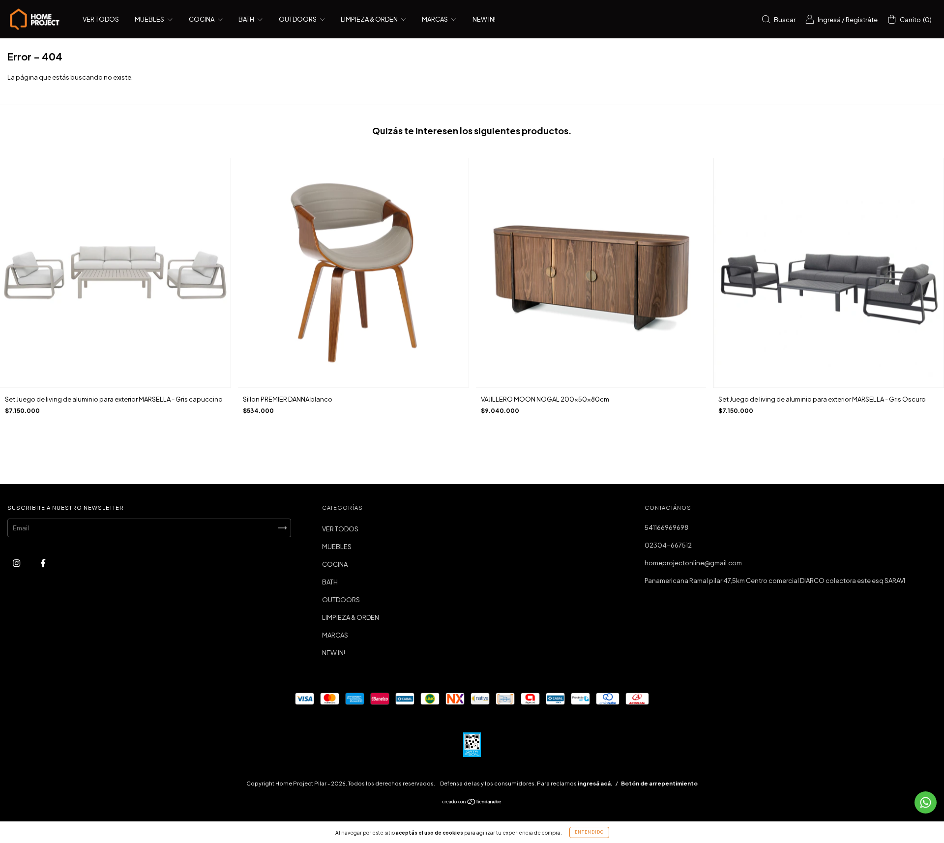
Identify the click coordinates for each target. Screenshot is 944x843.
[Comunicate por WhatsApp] (925, 802)
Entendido (589, 832)
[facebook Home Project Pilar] (43, 563)
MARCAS (435, 19)
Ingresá (829, 20)
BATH (246, 19)
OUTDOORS (298, 19)
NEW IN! (484, 19)
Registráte (862, 20)
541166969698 (666, 527)
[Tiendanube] (472, 803)
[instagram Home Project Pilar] (17, 563)
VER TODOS (101, 19)
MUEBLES (150, 19)
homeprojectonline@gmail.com (693, 563)
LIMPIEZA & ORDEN (370, 19)
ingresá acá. (595, 783)
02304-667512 (668, 545)
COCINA (202, 19)
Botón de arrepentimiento (659, 783)
